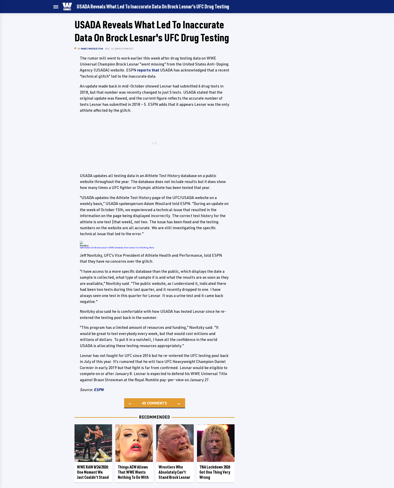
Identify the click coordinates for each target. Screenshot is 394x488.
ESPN (99, 389)
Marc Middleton (92, 48)
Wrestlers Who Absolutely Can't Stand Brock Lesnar (174, 472)
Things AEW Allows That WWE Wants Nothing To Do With (133, 472)
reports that (148, 70)
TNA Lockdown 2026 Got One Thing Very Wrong (214, 472)
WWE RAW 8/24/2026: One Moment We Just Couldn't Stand (93, 472)
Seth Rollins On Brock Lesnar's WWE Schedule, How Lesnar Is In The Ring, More (117, 247)
